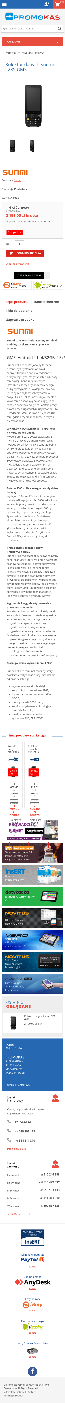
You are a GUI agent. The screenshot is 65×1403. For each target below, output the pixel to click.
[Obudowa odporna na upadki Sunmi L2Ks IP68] (32, 146)
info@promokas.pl (17, 1148)
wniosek (53, 285)
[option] (32, 106)
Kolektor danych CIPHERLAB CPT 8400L (34, 752)
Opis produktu (17, 302)
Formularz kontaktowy (17, 1084)
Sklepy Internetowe (14, 1392)
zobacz (32, 1266)
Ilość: (8, 243)
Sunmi (17, 180)
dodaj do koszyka (29, 253)
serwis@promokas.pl (18, 1214)
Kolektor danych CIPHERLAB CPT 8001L (14, 752)
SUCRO (19, 1395)
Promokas (32, 16)
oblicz (23, 285)
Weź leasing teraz (30, 275)
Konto (47, 4)
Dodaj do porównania (17, 263)
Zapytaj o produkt (20, 319)
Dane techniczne (46, 302)
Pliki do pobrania (19, 311)
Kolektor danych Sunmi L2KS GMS (39, 1018)
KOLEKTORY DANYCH (33, 52)
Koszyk (62, 1)
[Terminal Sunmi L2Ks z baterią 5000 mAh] (32, 106)
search (59, 28)
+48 (25, 1131)
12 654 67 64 (23, 1122)
